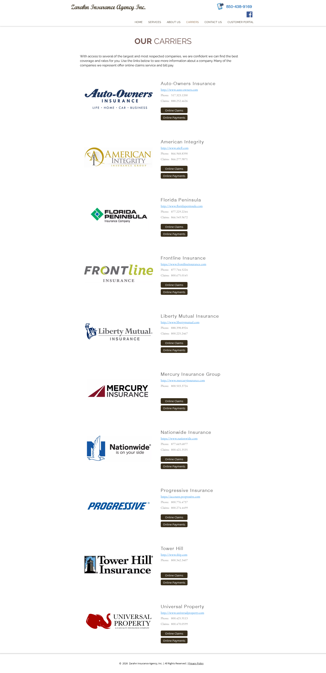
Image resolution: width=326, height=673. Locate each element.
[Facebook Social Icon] (249, 14)
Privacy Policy (196, 663)
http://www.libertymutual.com (180, 322)
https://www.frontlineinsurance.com (183, 264)
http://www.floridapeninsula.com (182, 206)
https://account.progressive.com (180, 496)
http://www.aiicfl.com (174, 148)
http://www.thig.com (174, 554)
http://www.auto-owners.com (179, 90)
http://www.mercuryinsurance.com (183, 380)
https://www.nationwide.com (179, 438)
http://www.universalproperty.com (182, 613)
